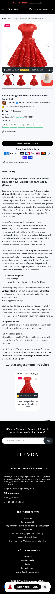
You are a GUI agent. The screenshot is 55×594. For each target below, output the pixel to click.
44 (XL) (29, 125)
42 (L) (21, 125)
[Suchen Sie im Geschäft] (51, 9)
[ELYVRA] (13, 9)
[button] (49, 47)
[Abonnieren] (48, 441)
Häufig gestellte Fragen (14, 300)
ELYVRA (19, 373)
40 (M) (13, 125)
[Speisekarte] (3, 9)
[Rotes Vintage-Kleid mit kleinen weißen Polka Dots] (27, 387)
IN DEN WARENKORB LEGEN (27, 587)
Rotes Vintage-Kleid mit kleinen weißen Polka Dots (27, 404)
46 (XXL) (38, 125)
